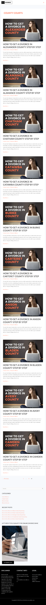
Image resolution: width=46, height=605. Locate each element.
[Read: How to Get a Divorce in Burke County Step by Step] (23, 213)
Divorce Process (5, 502)
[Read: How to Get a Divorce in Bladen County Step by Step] (23, 350)
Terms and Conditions (37, 574)
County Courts (6, 49)
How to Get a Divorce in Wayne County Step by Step (13, 512)
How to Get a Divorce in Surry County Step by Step (13, 518)
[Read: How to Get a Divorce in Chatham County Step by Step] (23, 121)
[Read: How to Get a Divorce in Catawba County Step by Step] (23, 167)
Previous (6, 478)
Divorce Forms (5, 500)
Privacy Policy (35, 576)
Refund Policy (35, 578)
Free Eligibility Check (8, 562)
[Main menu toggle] (43, 2)
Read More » (5, 60)
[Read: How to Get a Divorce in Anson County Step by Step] (23, 305)
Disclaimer (34, 579)
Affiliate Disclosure (36, 581)
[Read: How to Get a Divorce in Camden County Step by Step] (23, 442)
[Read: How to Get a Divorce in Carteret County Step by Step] (23, 259)
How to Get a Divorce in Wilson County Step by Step (13, 510)
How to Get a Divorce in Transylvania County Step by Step (14, 516)
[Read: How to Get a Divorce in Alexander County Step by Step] (23, 30)
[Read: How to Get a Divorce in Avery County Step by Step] (23, 396)
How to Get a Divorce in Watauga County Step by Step (13, 514)
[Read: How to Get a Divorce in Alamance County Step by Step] (23, 75)
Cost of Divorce (5, 496)
